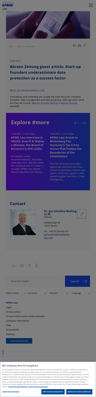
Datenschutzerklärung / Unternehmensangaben (28, 387)
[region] (48, 379)
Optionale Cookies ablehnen (79, 392)
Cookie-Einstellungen (11, 391)
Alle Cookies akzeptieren (53, 392)
